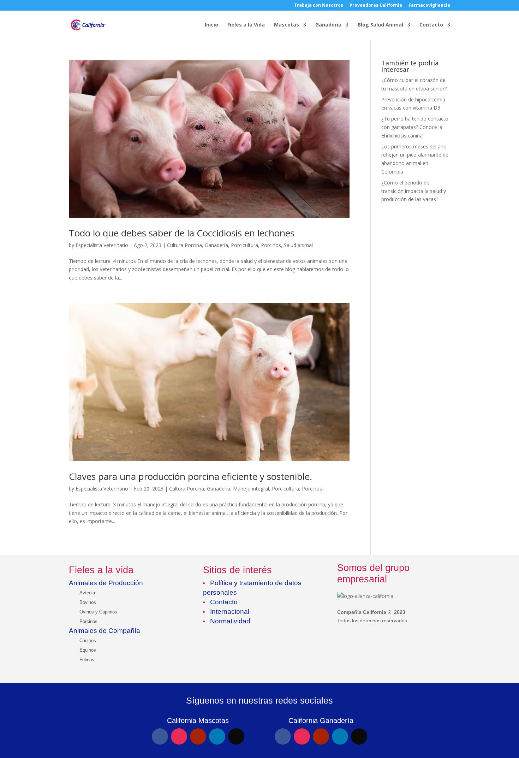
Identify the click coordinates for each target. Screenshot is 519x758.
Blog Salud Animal (380, 25)
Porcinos (271, 245)
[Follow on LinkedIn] (217, 736)
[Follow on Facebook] (160, 736)
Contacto (431, 25)
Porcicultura (244, 245)
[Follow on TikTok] (236, 736)
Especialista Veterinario (102, 245)
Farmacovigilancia (429, 5)
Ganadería (328, 25)
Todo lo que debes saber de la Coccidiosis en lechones (181, 233)
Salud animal (298, 245)
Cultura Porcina (184, 245)
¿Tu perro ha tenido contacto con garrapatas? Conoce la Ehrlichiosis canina (414, 127)
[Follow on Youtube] (198, 736)
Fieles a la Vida (246, 25)
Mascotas (286, 25)
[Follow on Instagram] (179, 736)
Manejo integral (251, 488)
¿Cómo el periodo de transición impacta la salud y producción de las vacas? (413, 191)
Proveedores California (376, 5)
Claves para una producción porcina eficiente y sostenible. (190, 476)
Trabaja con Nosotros (318, 5)
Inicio (211, 25)
